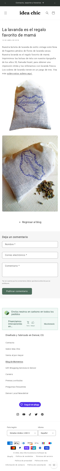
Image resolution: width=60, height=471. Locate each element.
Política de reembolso (24, 456)
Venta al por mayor (15, 355)
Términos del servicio (44, 456)
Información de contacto (15, 465)
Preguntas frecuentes (16, 387)
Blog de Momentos (14, 362)
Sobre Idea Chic (13, 349)
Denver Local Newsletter (17, 393)
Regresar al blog (31, 222)
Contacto (10, 343)
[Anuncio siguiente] (55, 3)
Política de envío (41, 461)
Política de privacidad (23, 461)
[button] (6, 13)
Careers (9, 374)
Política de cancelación (36, 465)
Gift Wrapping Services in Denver (21, 368)
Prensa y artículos (14, 380)
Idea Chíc (23, 453)
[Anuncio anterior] (5, 3)
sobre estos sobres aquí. (19, 73)
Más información (49, 323)
